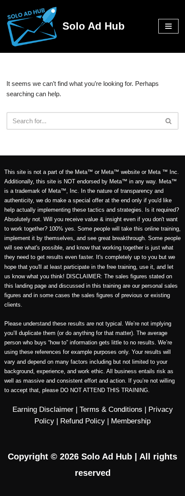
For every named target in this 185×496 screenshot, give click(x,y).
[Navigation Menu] (168, 26)
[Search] (169, 121)
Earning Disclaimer (43, 409)
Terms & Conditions (111, 409)
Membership (131, 421)
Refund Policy (82, 421)
